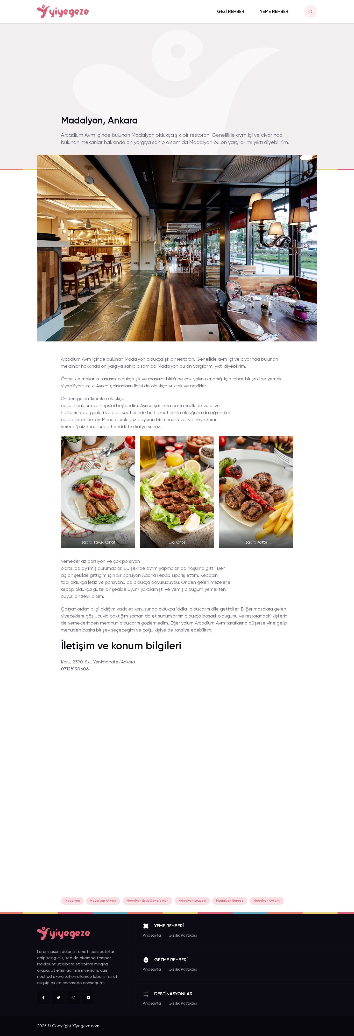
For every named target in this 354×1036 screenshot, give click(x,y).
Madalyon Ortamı (266, 900)
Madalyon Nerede (229, 900)
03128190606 (75, 669)
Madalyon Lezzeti (192, 900)
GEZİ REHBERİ (231, 11)
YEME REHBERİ (274, 11)
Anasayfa (152, 936)
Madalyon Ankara (103, 900)
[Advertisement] (177, 72)
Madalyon (72, 900)
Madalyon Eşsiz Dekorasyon (147, 900)
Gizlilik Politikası (182, 936)
